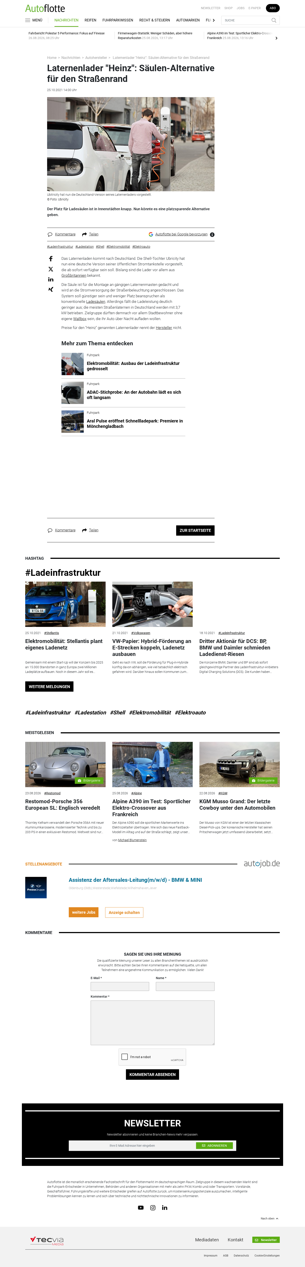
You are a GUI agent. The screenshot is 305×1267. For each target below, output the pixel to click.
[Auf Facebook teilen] (50, 258)
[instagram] (152, 1207)
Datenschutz (241, 1255)
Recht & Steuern (154, 20)
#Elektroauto (190, 712)
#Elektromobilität (150, 712)
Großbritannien (73, 275)
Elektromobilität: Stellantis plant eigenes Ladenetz (63, 644)
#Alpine (136, 793)
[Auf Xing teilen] (50, 289)
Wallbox (79, 318)
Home (51, 58)
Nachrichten (66, 20)
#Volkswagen (140, 633)
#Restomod (52, 793)
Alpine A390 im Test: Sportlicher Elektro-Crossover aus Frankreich (151, 808)
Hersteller (164, 327)
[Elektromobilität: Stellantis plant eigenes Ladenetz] (65, 604)
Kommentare (65, 234)
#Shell (117, 712)
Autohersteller (96, 58)
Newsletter (210, 8)
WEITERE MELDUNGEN (49, 686)
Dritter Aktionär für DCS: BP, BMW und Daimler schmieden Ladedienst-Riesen (234, 647)
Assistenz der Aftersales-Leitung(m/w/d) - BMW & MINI (135, 880)
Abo (273, 8)
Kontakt (235, 1239)
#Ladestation (90, 712)
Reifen (90, 20)
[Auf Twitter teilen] (50, 269)
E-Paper (255, 8)
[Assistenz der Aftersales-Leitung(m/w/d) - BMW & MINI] (36, 887)
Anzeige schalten (124, 912)
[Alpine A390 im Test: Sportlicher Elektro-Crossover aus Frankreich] (152, 764)
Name (160, 978)
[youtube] (141, 1207)
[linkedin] (164, 1207)
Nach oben (267, 1218)
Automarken (188, 20)
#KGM (222, 793)
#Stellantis (51, 633)
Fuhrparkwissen (117, 20)
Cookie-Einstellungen (267, 1255)
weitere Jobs (83, 912)
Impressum (210, 1255)
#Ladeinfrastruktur (63, 573)
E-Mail (95, 978)
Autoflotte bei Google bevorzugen (181, 234)
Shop (228, 8)
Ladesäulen (95, 301)
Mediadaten (207, 1239)
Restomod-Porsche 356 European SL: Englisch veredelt (62, 804)
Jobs (240, 8)
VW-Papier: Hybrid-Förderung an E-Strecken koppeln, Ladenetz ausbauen (151, 647)
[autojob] (262, 863)
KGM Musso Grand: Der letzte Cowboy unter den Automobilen (237, 804)
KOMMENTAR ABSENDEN (153, 1074)
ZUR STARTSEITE (195, 530)
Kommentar (99, 996)
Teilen (93, 234)
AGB (225, 1255)
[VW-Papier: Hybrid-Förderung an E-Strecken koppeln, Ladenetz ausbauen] (152, 604)
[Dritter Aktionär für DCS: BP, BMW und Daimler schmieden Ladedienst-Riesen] (239, 604)
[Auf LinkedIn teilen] (50, 279)
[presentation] (276, 38)
